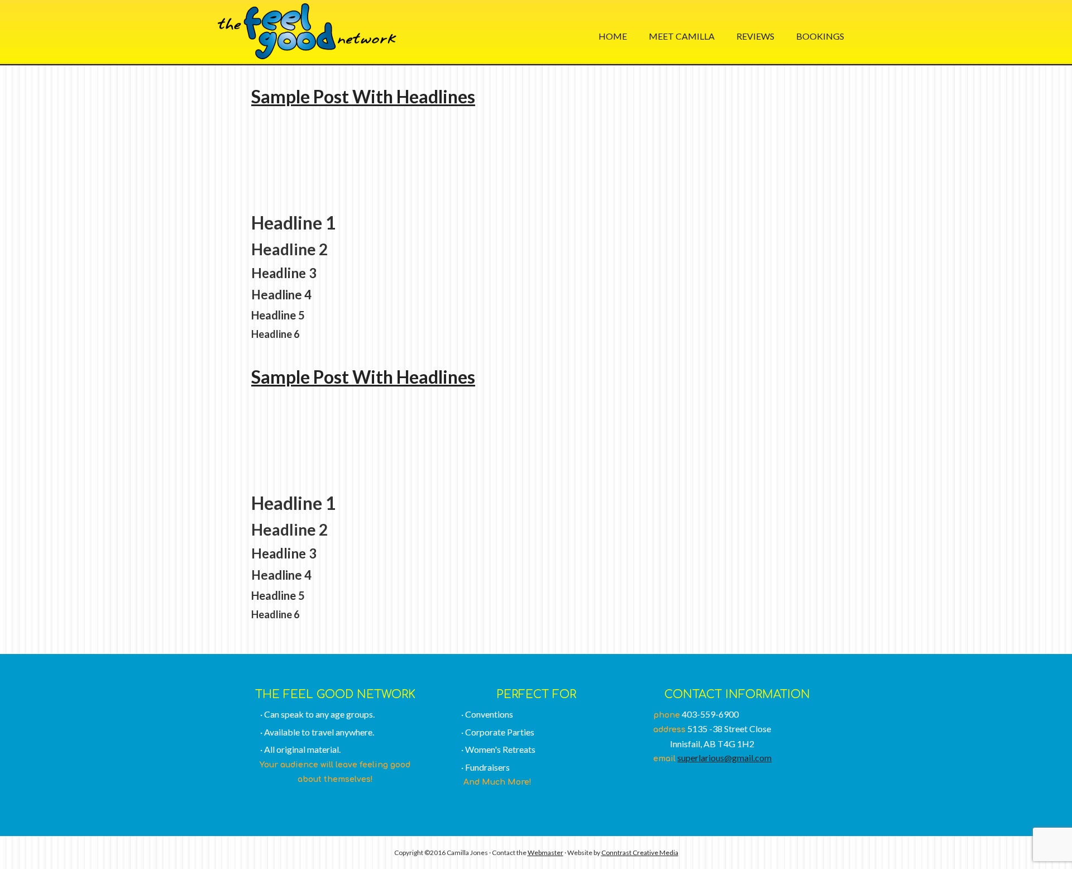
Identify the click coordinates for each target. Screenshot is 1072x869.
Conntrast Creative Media (639, 852)
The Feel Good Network (307, 31)
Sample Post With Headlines (363, 96)
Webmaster (545, 852)
